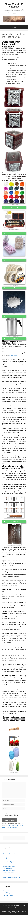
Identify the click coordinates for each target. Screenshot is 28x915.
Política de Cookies (8, 905)
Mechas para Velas (8, 873)
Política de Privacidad (19, 905)
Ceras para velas (7, 868)
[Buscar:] (14, 838)
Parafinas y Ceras (8, 895)
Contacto (17, 907)
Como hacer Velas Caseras (10, 864)
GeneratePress (14, 912)
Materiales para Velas (9, 893)
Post (4, 897)
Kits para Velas (7, 891)
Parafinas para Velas (9, 870)
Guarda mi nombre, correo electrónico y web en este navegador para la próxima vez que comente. (14, 813)
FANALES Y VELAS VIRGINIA (14, 5)
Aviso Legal (11, 907)
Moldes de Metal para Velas (11, 875)
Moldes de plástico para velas (11, 877)
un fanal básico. (13, 355)
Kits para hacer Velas (9, 866)
